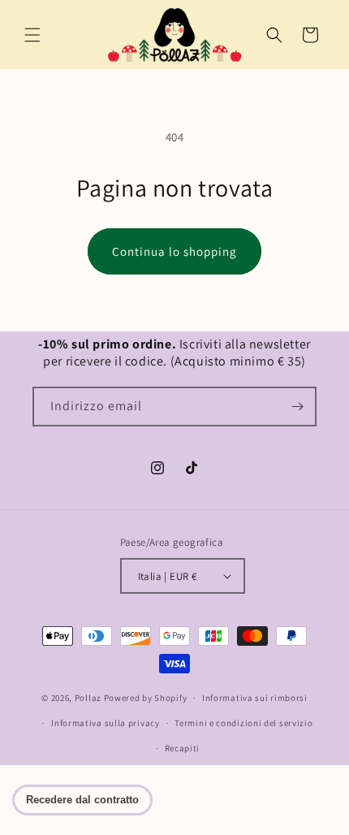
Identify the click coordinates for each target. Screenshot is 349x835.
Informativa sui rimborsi (255, 697)
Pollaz (88, 697)
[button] (32, 35)
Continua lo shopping (174, 251)
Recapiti (182, 748)
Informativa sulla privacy (105, 723)
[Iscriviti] (297, 406)
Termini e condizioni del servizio (243, 723)
